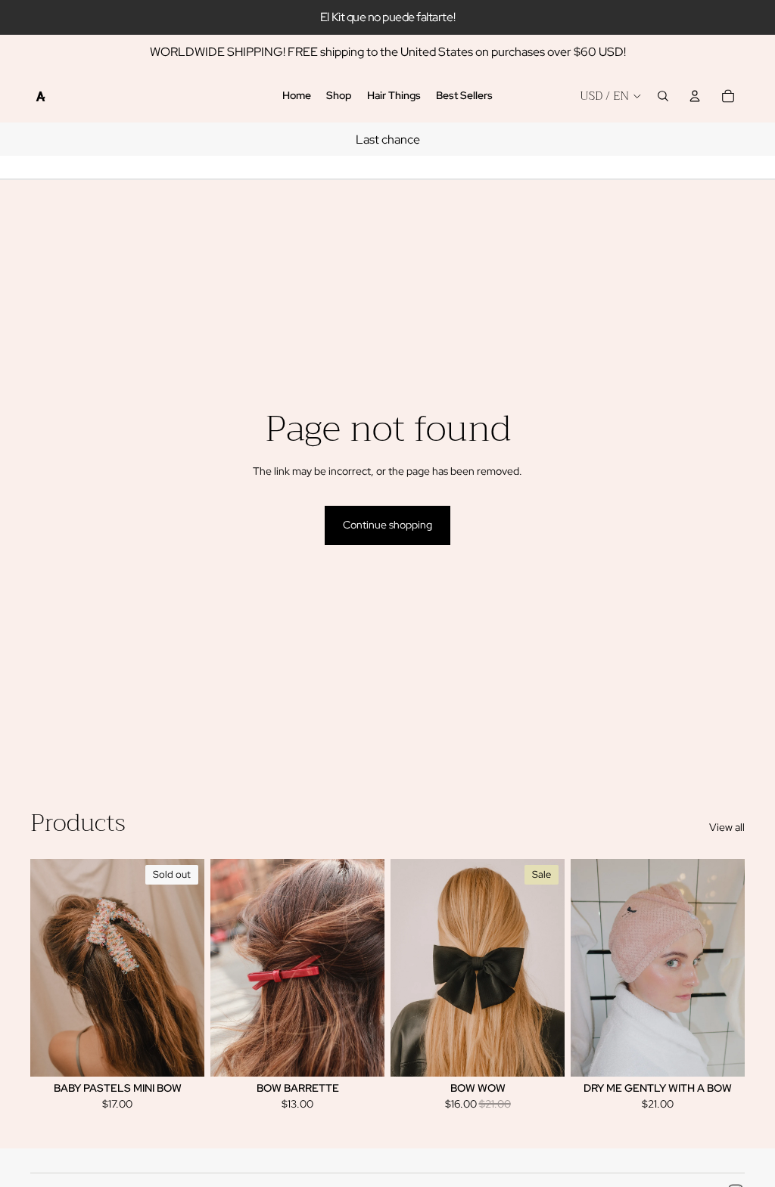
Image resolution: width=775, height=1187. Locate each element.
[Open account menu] (694, 96)
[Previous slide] (42, 967)
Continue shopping (387, 525)
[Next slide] (192, 967)
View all (727, 827)
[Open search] (663, 96)
